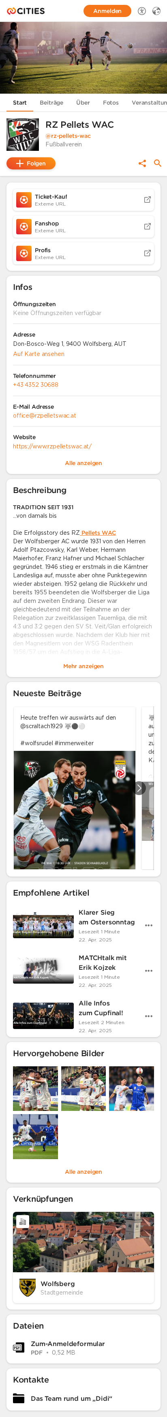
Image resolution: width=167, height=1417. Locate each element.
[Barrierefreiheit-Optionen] (142, 11)
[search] (158, 163)
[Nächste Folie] (139, 788)
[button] (22, 134)
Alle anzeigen (83, 1171)
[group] (83, 788)
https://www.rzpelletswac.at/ (52, 446)
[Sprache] (156, 11)
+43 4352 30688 (35, 385)
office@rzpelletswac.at (44, 415)
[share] (142, 163)
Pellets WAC (98, 532)
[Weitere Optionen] (148, 925)
